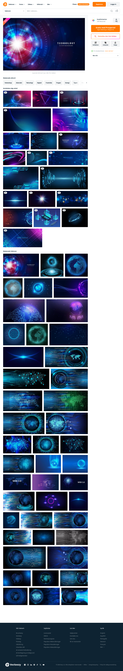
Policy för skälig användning (108, 665)
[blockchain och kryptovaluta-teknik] (47, 217)
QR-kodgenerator (21, 656)
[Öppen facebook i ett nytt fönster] (25, 665)
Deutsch (103, 641)
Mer (48, 4)
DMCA (46, 636)
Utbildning (19, 644)
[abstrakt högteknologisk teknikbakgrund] (73, 141)
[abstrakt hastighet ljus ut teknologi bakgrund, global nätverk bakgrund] (14, 334)
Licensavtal (47, 633)
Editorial (40, 4)
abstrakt (19, 83)
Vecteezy (19, 636)
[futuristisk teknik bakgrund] (17, 217)
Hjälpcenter (73, 633)
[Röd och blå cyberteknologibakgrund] (73, 99)
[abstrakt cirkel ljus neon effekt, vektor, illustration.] (75, 217)
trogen (58, 83)
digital (39, 83)
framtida (49, 83)
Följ (116, 21)
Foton (21, 4)
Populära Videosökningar (52, 647)
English (102, 633)
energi (67, 83)
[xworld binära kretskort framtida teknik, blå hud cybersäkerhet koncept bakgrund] (19, 501)
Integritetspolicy (93, 665)
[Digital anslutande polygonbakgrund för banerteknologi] (68, 158)
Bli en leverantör (75, 641)
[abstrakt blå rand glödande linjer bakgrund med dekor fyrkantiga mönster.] (22, 238)
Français (103, 644)
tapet (75, 83)
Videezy (18, 639)
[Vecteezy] (5, 4)
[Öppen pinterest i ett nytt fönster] (34, 665)
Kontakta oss (74, 636)
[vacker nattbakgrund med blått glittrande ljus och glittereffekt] (15, 199)
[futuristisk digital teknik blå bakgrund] (21, 178)
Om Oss (72, 639)
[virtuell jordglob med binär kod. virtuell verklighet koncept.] (37, 334)
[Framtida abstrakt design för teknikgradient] (17, 99)
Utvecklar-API (20, 647)
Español (102, 636)
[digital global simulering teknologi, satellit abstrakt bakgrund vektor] (45, 482)
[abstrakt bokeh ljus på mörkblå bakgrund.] (72, 199)
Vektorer (11, 4)
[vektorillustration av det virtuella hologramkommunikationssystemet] (76, 265)
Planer (75, 4)
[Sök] (111, 11)
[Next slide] (85, 82)
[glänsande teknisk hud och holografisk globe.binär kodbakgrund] (52, 265)
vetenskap (8, 83)
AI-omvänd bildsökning (23, 650)
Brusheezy (19, 633)
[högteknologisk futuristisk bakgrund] (16, 141)
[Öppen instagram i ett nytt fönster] (28, 665)
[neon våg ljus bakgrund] (14, 158)
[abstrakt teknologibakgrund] (70, 119)
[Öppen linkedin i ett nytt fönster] (31, 665)
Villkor (85, 665)
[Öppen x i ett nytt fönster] (40, 665)
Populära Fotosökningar (51, 644)
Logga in (113, 4)
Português (103, 639)
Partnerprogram (49, 639)
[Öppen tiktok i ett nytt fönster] (37, 665)
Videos (30, 4)
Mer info (95, 55)
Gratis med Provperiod (105, 28)
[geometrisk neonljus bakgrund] (45, 99)
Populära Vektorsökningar (52, 641)
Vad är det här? (109, 51)
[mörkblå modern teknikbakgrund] (44, 141)
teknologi (29, 83)
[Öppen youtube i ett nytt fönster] (43, 665)
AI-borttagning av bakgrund (25, 653)
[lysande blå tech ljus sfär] (21, 265)
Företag (18, 641)
